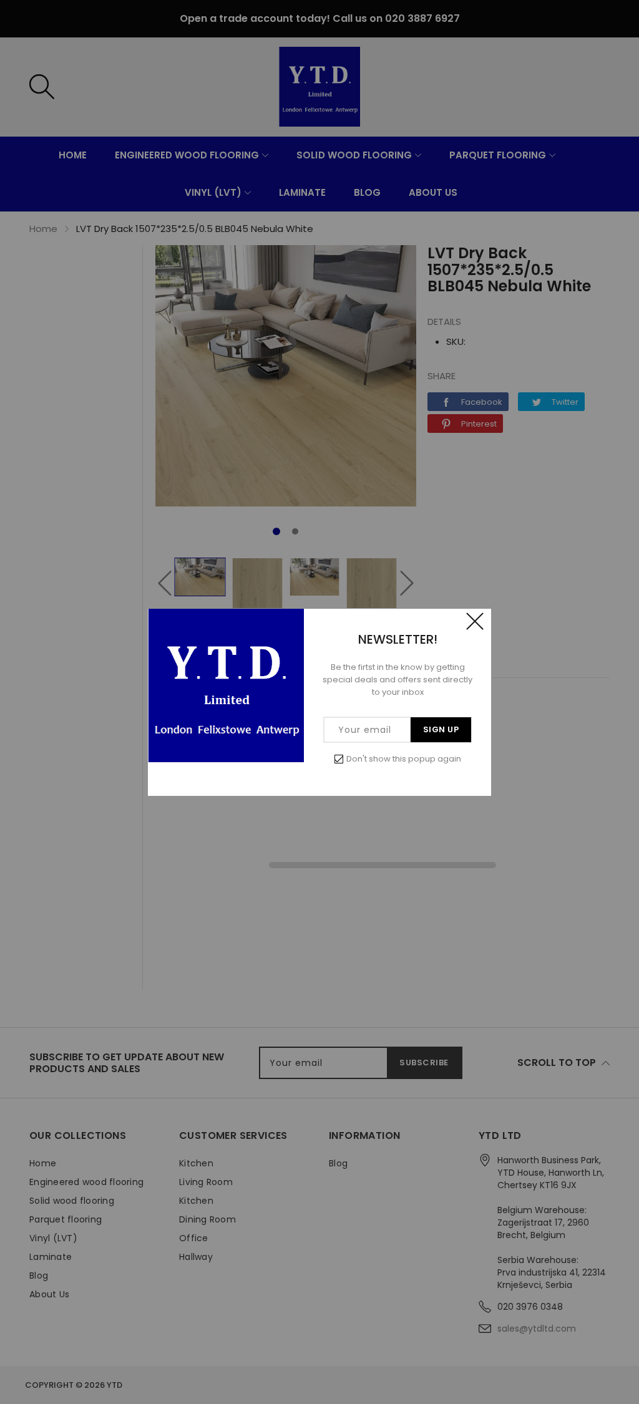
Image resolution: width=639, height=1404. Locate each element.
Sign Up (441, 729)
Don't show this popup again (403, 759)
